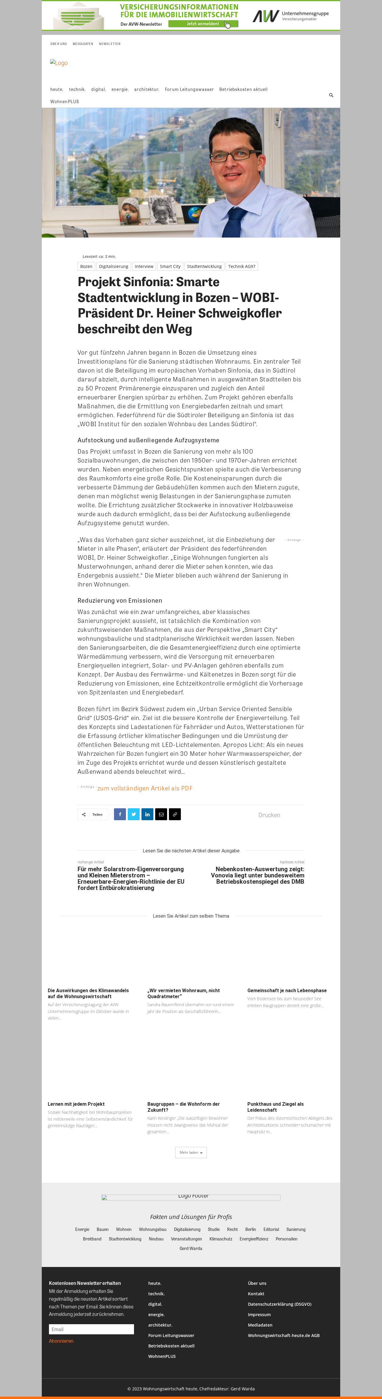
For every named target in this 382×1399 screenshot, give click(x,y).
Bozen (86, 266)
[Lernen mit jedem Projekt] (91, 1069)
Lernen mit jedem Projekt (76, 1104)
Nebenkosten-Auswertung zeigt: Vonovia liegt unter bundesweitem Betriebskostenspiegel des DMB (257, 875)
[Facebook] (120, 814)
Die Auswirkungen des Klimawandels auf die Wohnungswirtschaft (88, 993)
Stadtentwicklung (204, 266)
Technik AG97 (241, 266)
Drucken (269, 814)
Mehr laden (189, 1152)
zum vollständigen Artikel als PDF (145, 788)
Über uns (257, 1283)
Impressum (259, 1314)
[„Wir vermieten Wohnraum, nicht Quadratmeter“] (190, 955)
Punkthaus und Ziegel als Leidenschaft (275, 1107)
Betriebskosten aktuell (171, 1346)
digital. (155, 1304)
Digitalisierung (113, 266)
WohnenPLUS (162, 1356)
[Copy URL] (175, 814)
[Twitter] (134, 814)
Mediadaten (260, 1325)
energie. (156, 1314)
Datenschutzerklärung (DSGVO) (279, 1304)
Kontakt (256, 1293)
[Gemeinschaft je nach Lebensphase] (290, 955)
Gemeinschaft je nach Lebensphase (287, 990)
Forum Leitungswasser (171, 1335)
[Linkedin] (147, 814)
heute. (154, 1283)
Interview (144, 266)
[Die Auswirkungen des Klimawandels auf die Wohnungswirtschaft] (91, 955)
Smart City (170, 266)
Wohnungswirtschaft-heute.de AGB (284, 1335)
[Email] (161, 814)
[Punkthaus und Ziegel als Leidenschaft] (290, 1069)
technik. (156, 1293)
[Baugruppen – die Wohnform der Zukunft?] (190, 1069)
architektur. (160, 1325)
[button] (331, 95)
